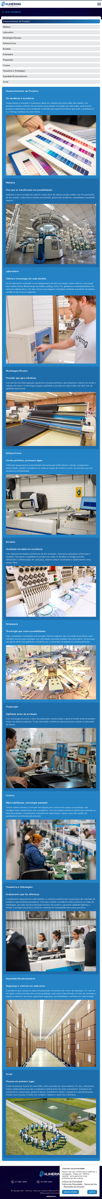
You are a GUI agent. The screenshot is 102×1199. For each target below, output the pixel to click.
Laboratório (8, 32)
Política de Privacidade (56, 1191)
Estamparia (8, 54)
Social (5, 82)
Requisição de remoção (74, 1187)
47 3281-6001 (46, 1182)
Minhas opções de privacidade (51, 1193)
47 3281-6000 (21, 1182)
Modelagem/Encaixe (12, 38)
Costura (6, 65)
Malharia (6, 27)
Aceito (92, 1192)
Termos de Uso (90, 1184)
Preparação (8, 60)
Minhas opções (70, 1192)
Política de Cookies (40, 1191)
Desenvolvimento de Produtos (16, 21)
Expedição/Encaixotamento (15, 76)
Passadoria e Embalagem (14, 71)
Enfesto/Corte (9, 43)
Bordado (7, 49)
